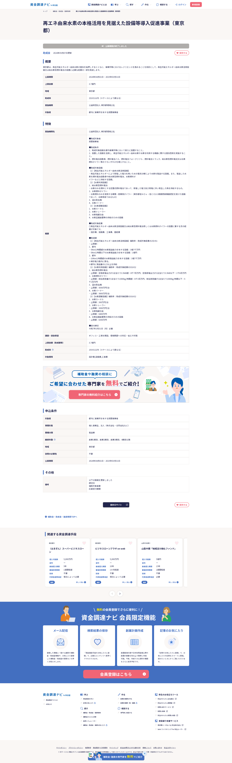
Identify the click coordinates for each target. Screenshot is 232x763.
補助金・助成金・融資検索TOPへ (62, 516)
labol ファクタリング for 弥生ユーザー (170, 729)
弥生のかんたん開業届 (165, 703)
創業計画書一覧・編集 (127, 703)
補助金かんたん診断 (89, 717)
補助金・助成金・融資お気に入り (94, 725)
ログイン (182, 4)
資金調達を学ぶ (88, 699)
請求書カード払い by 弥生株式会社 (169, 725)
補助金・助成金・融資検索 (61, 11)
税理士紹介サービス (164, 707)
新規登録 (196, 4)
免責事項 (88, 748)
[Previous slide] (112, 594)
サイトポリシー (61, 748)
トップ (45, 11)
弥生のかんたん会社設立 (166, 699)
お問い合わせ (157, 748)
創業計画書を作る (126, 699)
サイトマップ (113, 748)
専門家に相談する (126, 713)
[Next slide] (120, 594)
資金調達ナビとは (99, 4)
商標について (147, 748)
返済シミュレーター (89, 721)
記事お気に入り (88, 703)
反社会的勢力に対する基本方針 (130, 748)
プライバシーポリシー (76, 748)
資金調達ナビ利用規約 (100, 748)
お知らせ (49, 704)
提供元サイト (116, 504)
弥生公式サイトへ (170, 748)
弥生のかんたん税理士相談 (166, 715)
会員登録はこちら (116, 674)
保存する (183, 52)
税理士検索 (161, 711)
